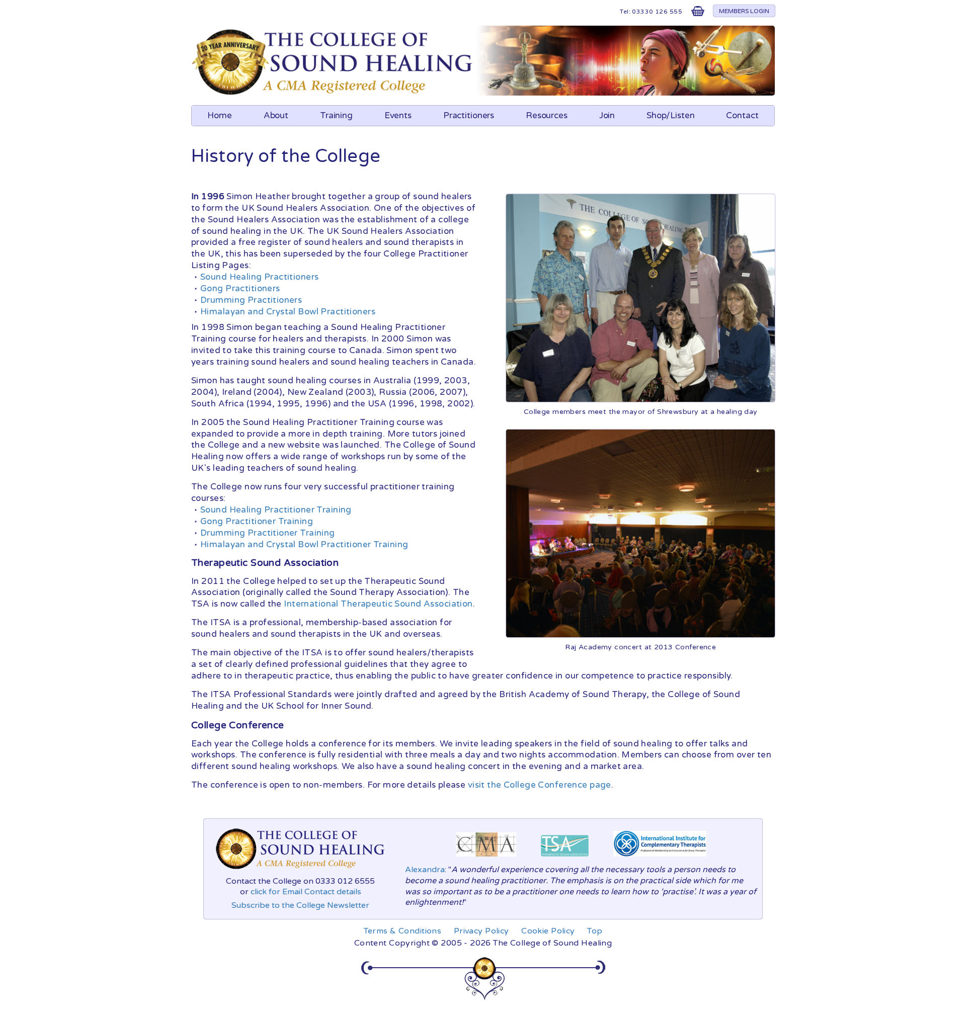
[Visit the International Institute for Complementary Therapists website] (659, 859)
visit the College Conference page (539, 785)
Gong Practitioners (240, 288)
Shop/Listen (671, 115)
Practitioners (468, 115)
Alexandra (425, 870)
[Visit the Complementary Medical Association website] (486, 859)
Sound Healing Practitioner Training (276, 509)
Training (336, 115)
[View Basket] (697, 13)
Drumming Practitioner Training (267, 533)
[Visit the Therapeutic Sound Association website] (564, 859)
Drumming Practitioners (251, 300)
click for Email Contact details (306, 892)
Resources (547, 115)
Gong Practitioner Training (256, 521)
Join (607, 115)
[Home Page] (333, 93)
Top (594, 931)
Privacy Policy (481, 931)
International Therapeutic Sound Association (378, 604)
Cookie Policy (548, 931)
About (276, 115)
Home (219, 115)
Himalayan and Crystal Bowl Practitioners (287, 311)
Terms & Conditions (403, 931)
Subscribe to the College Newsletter (300, 905)
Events (398, 115)
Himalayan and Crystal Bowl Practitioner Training (304, 544)
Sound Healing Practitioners (259, 277)
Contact (742, 115)
